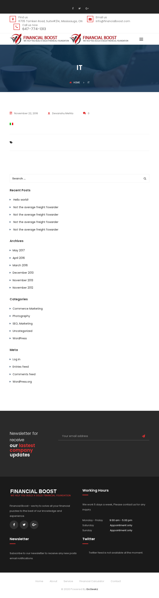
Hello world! (21, 200)
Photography (21, 316)
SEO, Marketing (23, 324)
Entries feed (21, 367)
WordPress (20, 338)
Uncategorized (22, 331)
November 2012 (23, 288)
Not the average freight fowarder (35, 207)
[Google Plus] (87, 8)
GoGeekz (92, 589)
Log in (16, 359)
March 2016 (20, 265)
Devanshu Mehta (62, 113)
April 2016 (19, 258)
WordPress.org (22, 382)
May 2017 (19, 250)
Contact (116, 581)
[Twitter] (79, 8)
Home (76, 82)
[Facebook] (73, 8)
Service (68, 581)
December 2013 (23, 273)
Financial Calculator (92, 581)
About (53, 581)
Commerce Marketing (28, 309)
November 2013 (23, 280)
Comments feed (24, 374)
